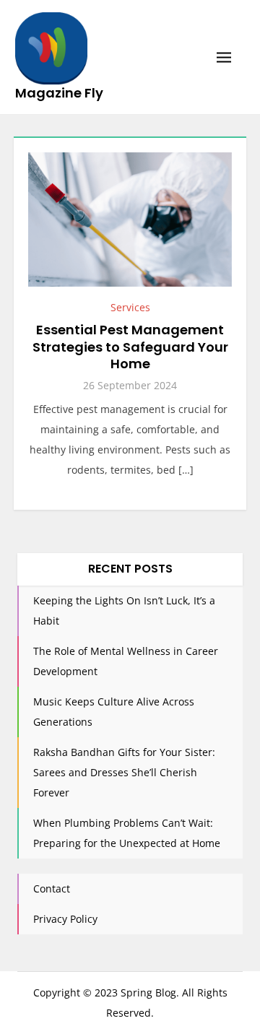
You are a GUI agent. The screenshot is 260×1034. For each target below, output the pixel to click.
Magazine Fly (59, 93)
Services (130, 307)
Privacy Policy (65, 919)
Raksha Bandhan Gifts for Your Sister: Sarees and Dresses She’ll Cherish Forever (124, 772)
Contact (51, 888)
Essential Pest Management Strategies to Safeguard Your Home (130, 347)
